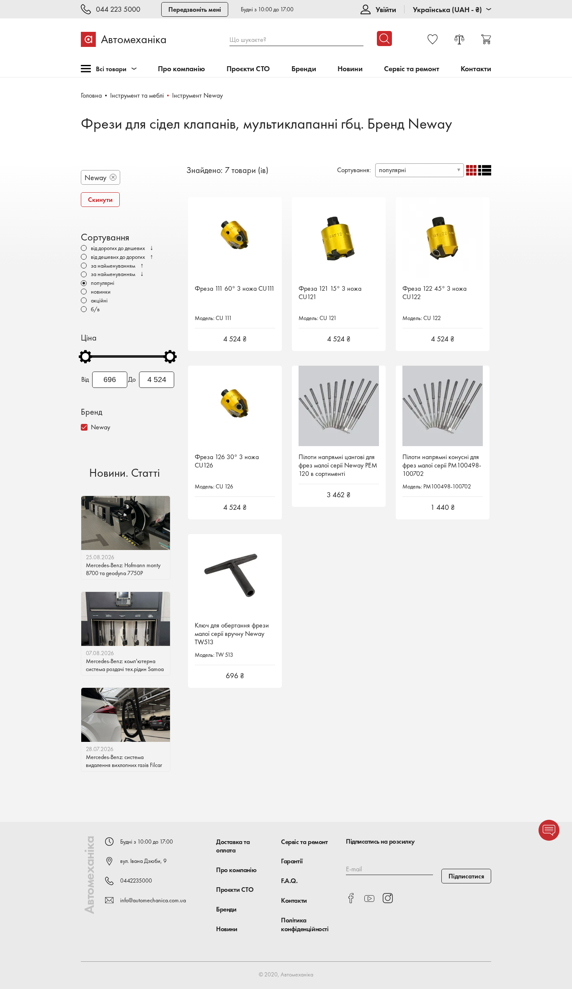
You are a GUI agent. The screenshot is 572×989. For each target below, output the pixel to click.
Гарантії (292, 861)
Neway (100, 427)
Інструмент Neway (197, 95)
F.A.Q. (289, 880)
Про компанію (181, 69)
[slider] (85, 356)
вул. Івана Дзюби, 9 (143, 861)
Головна (91, 95)
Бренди (303, 69)
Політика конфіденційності (305, 924)
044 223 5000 (118, 9)
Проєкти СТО (248, 69)
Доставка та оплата (233, 846)
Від (85, 379)
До (132, 379)
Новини (350, 69)
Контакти (476, 69)
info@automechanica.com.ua (153, 900)
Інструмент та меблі (137, 95)
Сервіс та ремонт (411, 69)
